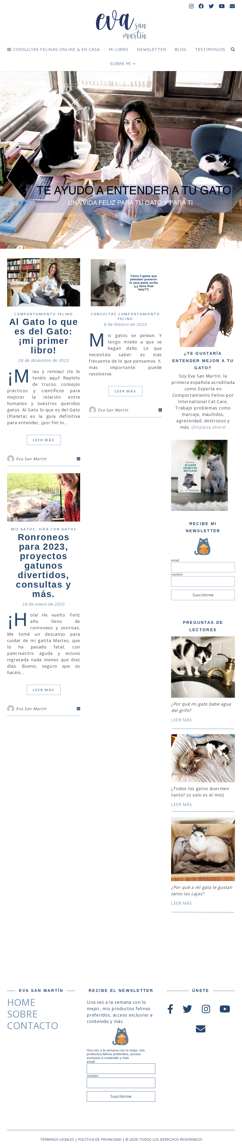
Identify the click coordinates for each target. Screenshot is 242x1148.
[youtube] (222, 5)
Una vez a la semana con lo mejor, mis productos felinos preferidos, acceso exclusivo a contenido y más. (116, 1054)
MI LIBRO (118, 49)
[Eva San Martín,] (121, 25)
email (175, 560)
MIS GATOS (23, 529)
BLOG (180, 49)
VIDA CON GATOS (57, 529)
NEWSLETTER (151, 49)
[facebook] (202, 5)
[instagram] (192, 5)
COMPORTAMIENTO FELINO (43, 314)
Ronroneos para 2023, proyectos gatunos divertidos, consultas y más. (43, 565)
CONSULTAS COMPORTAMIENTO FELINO (125, 316)
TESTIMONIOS (210, 49)
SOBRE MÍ (120, 63)
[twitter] (212, 5)
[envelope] (232, 5)
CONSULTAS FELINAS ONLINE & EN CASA (56, 49)
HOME (21, 1002)
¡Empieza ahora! (208, 427)
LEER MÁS (44, 439)
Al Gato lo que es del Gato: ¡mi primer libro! (43, 336)
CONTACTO (32, 1025)
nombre (177, 574)
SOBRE (22, 1013)
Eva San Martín (31, 458)
